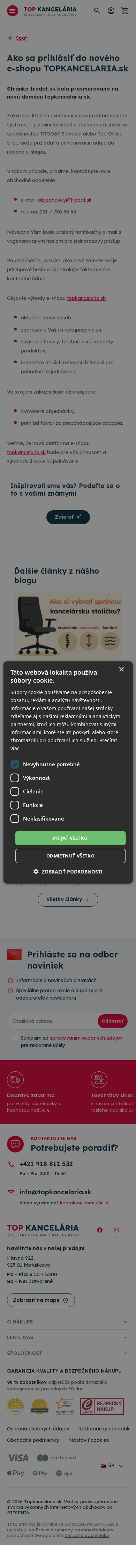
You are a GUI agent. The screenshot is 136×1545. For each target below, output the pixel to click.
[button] (68, 871)
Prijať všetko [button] (70, 837)
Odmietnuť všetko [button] (70, 856)
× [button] (121, 669)
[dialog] (68, 772)
